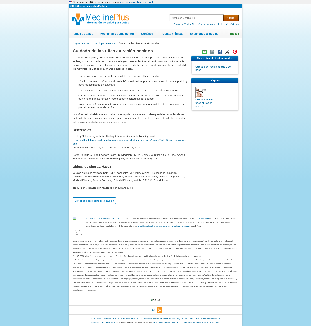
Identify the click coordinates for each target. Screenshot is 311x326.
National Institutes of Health (208, 322)
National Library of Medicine (103, 322)
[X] (227, 52)
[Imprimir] (212, 52)
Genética (147, 33)
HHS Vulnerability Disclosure (207, 318)
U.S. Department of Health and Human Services (174, 322)
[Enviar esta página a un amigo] (204, 52)
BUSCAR (231, 18)
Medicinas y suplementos (117, 33)
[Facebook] (219, 52)
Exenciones (96, 318)
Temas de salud (82, 33)
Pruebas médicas (171, 33)
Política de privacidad (130, 318)
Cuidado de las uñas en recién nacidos (204, 102)
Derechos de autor (111, 318)
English (234, 33)
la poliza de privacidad (181, 226)
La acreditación (202, 218)
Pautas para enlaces (162, 318)
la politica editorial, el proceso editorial (153, 226)
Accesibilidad (146, 318)
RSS (153, 309)
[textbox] (196, 17)
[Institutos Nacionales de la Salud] (72, 6)
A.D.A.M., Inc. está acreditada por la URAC (104, 218)
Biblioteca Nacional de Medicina (91, 6)
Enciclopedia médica (204, 33)
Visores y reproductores (182, 318)
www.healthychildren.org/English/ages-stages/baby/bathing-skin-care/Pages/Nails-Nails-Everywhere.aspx (130, 141)
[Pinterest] (234, 52)
